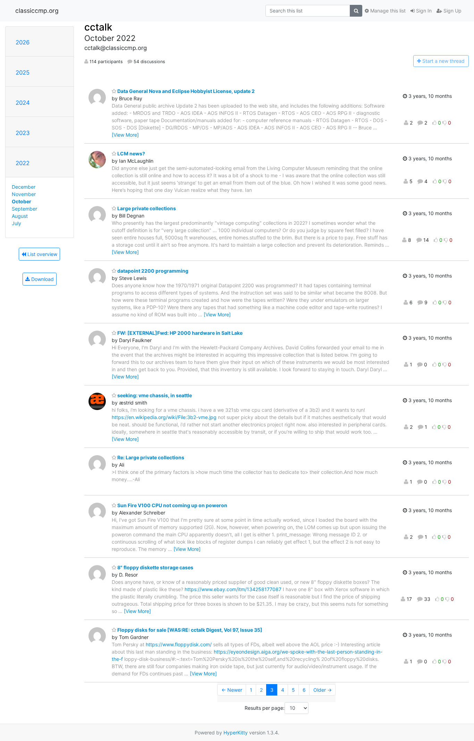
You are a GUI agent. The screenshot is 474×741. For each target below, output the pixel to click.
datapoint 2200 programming (152, 271)
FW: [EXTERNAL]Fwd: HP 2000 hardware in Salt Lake (179, 333)
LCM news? (130, 153)
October (21, 201)
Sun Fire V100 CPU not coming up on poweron (171, 505)
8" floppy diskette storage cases (154, 567)
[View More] (125, 135)
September (24, 209)
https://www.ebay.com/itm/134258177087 (233, 589)
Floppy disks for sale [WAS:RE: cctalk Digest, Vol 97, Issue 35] (189, 630)
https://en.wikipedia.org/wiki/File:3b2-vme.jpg (164, 417)
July (16, 223)
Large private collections (146, 208)
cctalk (98, 27)
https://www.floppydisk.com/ (179, 644)
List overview (41, 254)
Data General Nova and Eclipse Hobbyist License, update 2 (185, 91)
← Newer (231, 690)
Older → (322, 690)
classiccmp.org (37, 10)
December (23, 187)
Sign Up (452, 11)
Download (42, 279)
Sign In (423, 11)
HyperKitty (235, 732)
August (20, 216)
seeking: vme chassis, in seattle (154, 395)
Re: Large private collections (150, 457)
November (24, 194)
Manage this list (387, 11)
